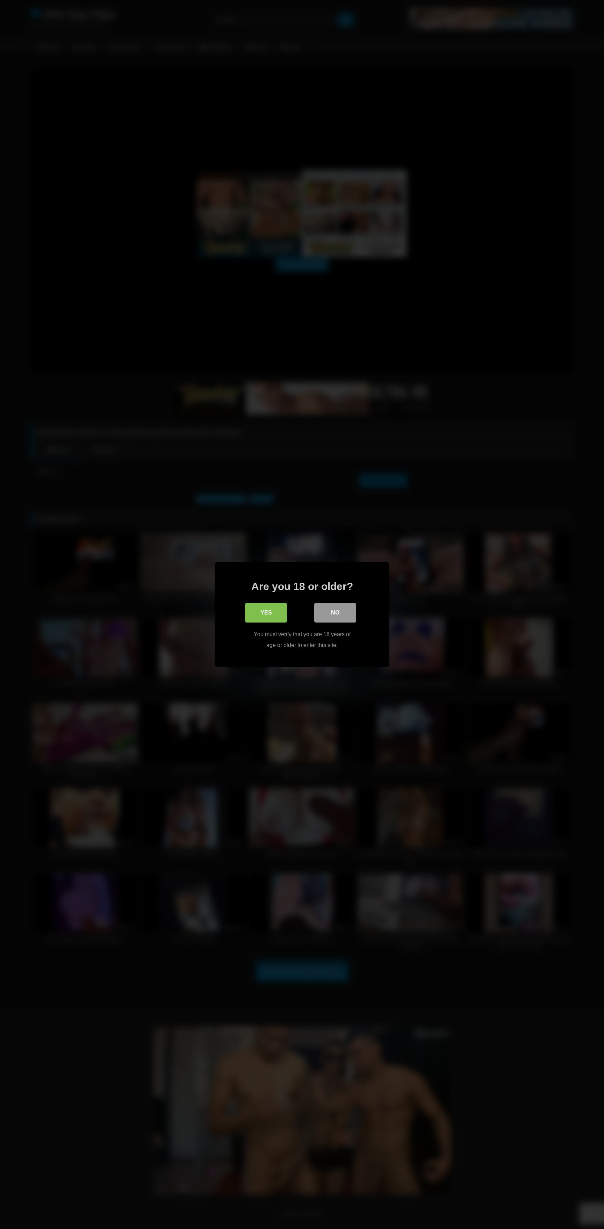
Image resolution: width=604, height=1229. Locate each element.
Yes (266, 613)
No (335, 613)
